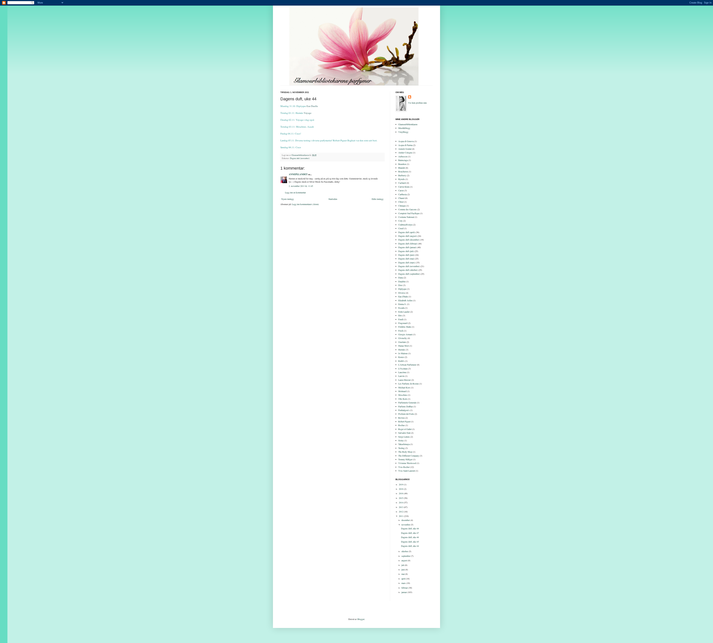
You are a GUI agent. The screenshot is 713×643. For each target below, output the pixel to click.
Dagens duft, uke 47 (410, 532)
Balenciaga (403, 160)
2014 (401, 502)
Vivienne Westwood (407, 463)
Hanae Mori (403, 345)
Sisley (401, 440)
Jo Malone (403, 353)
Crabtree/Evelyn (405, 224)
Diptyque (402, 288)
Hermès (401, 349)
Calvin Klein (403, 186)
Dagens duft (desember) (408, 239)
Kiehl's (401, 360)
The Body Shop (405, 451)
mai (403, 573)
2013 (401, 507)
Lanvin (401, 375)
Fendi (400, 319)
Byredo (401, 179)
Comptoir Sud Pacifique (408, 213)
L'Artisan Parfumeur (407, 364)
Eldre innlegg (377, 198)
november (406, 524)
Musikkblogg (404, 127)
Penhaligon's (403, 410)
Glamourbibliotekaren (407, 124)
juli (403, 565)
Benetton (402, 164)
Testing (401, 447)
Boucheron (403, 171)
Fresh (400, 330)
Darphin (402, 281)
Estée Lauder (404, 311)
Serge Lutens (404, 436)
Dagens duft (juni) (406, 254)
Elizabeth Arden (405, 300)
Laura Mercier (404, 379)
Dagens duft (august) (407, 235)
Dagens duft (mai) (406, 258)
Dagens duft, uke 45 (410, 541)
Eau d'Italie (403, 296)
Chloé (400, 201)
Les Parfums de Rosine (408, 383)
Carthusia (402, 194)
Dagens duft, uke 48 (410, 528)
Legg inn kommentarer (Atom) (305, 204)
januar (404, 592)
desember (405, 520)
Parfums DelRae (405, 406)
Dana (400, 277)
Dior (400, 285)
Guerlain (402, 341)
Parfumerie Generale (407, 402)
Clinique (402, 205)
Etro (400, 315)
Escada (401, 307)
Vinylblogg (403, 131)
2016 (401, 493)
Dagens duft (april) (406, 232)
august (404, 560)
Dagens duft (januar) (407, 247)
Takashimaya (404, 444)
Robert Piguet (404, 421)
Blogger (360, 619)
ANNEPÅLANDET (298, 174)
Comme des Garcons (407, 209)
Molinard (402, 391)
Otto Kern (402, 398)
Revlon (401, 417)
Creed (400, 228)
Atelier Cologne (405, 152)
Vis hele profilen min (417, 102)
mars (403, 583)
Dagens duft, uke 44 (410, 545)
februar (404, 587)
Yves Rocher (404, 466)
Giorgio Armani (405, 334)
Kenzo (401, 356)
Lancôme (402, 372)
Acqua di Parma (405, 145)
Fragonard (402, 323)
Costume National (406, 216)
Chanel (401, 198)
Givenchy (402, 338)
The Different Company (408, 455)
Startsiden (332, 198)
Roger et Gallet (404, 429)
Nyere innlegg (287, 198)
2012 (401, 511)
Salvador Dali (404, 432)
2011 (401, 515)
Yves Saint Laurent (406, 470)
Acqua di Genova (406, 141)
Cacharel (402, 182)
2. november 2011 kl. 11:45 (301, 185)
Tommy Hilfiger (405, 459)
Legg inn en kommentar (295, 192)
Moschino (402, 394)
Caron (401, 190)
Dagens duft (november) (300, 158)
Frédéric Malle (404, 326)
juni (403, 569)
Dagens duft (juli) (406, 251)
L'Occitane (403, 368)
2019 (401, 484)
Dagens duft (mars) (406, 262)
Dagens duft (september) (409, 273)
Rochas (401, 425)
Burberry (402, 175)
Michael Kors (404, 387)
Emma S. (402, 304)
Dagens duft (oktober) (408, 269)
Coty (400, 220)
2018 (401, 488)
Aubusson (402, 156)
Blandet (401, 167)
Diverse (401, 292)
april (403, 578)
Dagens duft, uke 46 (410, 537)
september (406, 555)
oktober (405, 551)
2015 (401, 497)
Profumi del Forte (406, 413)
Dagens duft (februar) (407, 243)
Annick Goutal (404, 148)
